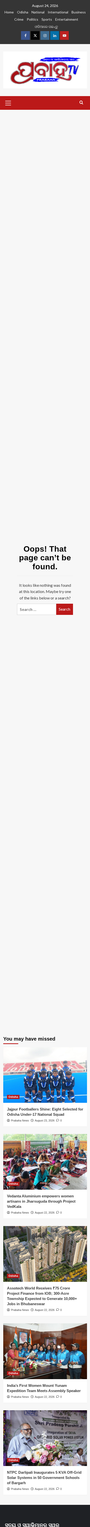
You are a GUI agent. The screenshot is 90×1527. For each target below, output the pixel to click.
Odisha (22, 12)
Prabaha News (20, 1120)
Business (79, 12)
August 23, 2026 (44, 1120)
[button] (8, 102)
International (58, 12)
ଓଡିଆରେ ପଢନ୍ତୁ (46, 26)
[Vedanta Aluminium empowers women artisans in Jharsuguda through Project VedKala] (45, 1161)
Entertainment (66, 19)
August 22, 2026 (44, 1212)
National (38, 12)
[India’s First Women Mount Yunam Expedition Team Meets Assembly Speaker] (45, 1351)
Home (9, 12)
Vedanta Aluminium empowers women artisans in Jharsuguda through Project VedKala (41, 1201)
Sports (47, 19)
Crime (19, 19)
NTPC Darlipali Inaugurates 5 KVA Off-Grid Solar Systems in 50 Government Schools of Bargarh (44, 1477)
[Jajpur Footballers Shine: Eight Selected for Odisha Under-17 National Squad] (45, 1075)
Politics (32, 19)
